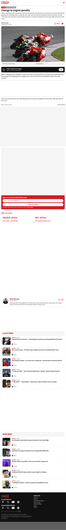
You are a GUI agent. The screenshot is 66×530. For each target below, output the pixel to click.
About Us (36, 497)
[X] (8, 502)
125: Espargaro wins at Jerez (43, 221)
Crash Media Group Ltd (10, 511)
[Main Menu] (64, 2)
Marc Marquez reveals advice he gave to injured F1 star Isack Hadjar (30, 440)
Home (3, 7)
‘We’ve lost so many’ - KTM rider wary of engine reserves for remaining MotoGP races (35, 350)
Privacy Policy (30, 207)
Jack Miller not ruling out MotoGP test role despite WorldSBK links (30, 451)
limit (6, 213)
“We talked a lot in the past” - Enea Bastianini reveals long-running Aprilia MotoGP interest (37, 339)
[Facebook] (3, 502)
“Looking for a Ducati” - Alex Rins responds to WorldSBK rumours (30, 483)
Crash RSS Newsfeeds (39, 500)
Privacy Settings (37, 503)
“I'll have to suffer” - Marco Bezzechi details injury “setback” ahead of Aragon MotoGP (36, 371)
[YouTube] (13, 502)
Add (61, 70)
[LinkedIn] (19, 502)
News (14, 7)
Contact (35, 499)
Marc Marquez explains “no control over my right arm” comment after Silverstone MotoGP (37, 360)
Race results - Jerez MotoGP (10, 221)
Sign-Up (35, 507)
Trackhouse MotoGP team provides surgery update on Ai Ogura (29, 472)
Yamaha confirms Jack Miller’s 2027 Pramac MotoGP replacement (30, 461)
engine (10, 213)
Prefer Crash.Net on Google (14, 69)
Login (35, 505)
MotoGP (9, 7)
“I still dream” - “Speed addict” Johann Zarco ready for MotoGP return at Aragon (34, 382)
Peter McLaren (4, 23)
